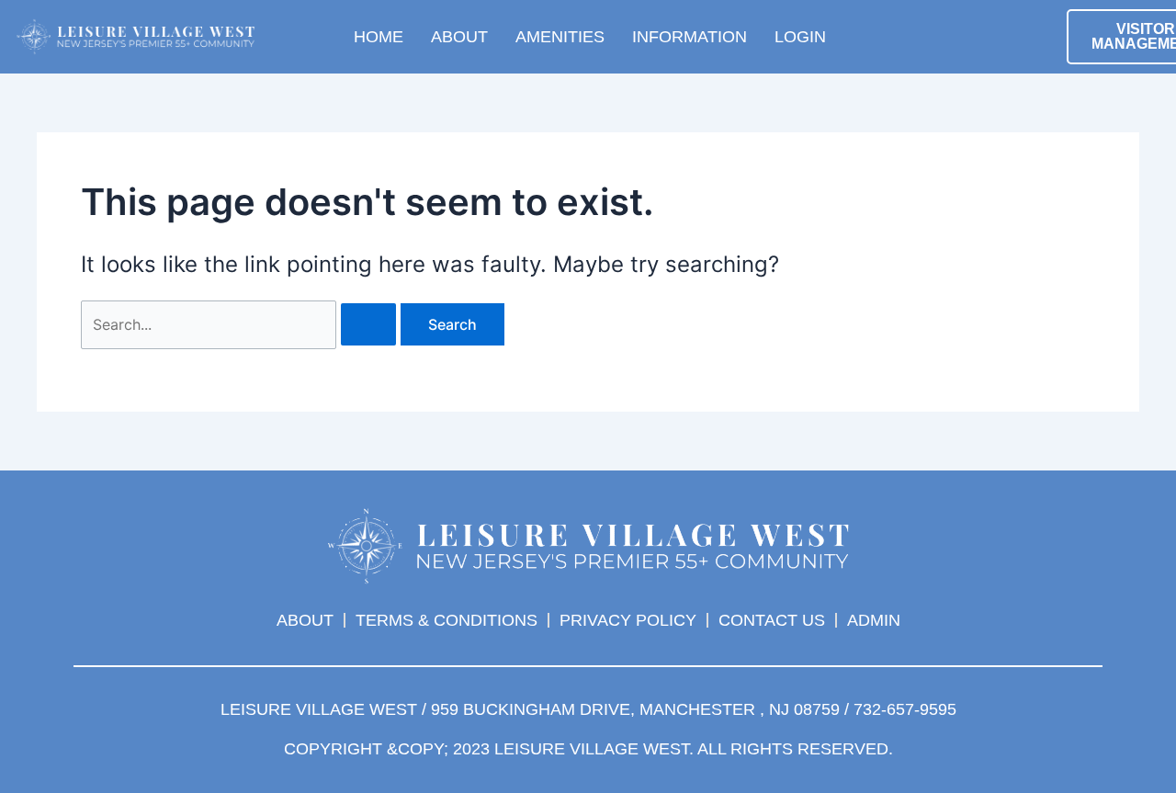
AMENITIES (560, 37)
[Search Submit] (368, 324)
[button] (900, 32)
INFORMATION (689, 37)
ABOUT (459, 37)
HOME (378, 37)
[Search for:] (241, 324)
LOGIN (800, 37)
